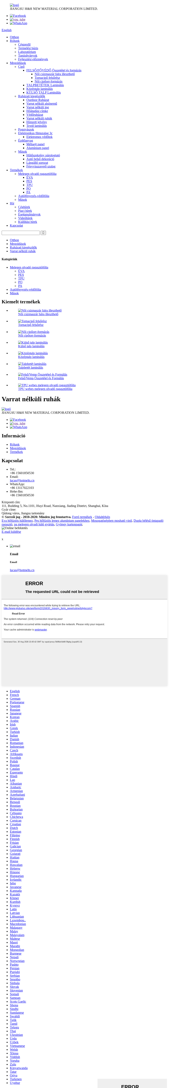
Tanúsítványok (27, 55)
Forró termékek (82, 517)
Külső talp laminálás (31, 346)
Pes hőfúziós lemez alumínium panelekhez (61, 520)
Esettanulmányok (29, 214)
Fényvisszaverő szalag (40, 166)
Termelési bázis (28, 48)
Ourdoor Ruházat (37, 100)
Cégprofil (24, 44)
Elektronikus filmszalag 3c (35, 133)
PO (28, 188)
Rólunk (15, 40)
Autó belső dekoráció (40, 159)
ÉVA (29, 177)
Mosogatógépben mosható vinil (111, 520)
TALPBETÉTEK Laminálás (45, 85)
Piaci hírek (25, 210)
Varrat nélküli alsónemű (41, 103)
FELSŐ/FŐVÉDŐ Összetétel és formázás (53, 70)
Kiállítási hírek (27, 222)
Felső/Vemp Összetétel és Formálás (41, 378)
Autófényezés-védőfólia (33, 196)
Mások (22, 151)
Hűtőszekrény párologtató (43, 155)
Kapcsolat (16, 225)
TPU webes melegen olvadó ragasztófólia (45, 389)
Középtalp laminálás (39, 89)
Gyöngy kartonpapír (69, 524)
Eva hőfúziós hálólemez (17, 520)
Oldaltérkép (102, 517)
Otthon (14, 37)
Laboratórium (27, 52)
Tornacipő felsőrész (47, 77)
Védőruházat (34, 114)
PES (29, 181)
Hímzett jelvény (36, 122)
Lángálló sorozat (37, 162)
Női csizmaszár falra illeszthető (55, 74)
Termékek (16, 170)
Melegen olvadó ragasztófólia (37, 173)
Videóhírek (25, 218)
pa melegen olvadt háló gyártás (34, 524)
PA (28, 192)
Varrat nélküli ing (37, 107)
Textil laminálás (36, 125)
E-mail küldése (11, 531)
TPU (29, 185)
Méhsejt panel (35, 144)
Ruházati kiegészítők (31, 96)
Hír (12, 203)
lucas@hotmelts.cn (22, 480)
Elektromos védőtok (39, 137)
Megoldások (18, 63)
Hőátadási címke (37, 111)
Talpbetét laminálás (30, 367)
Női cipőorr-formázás (48, 81)
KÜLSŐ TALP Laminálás (43, 92)
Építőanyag (25, 140)
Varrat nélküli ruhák (39, 118)
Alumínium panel (37, 148)
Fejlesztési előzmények (33, 59)
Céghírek (24, 207)
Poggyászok (26, 129)
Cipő (21, 66)
